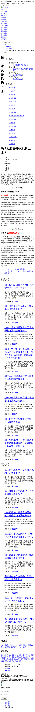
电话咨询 (7, 704)
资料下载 (4, 37)
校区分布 (4, 11)
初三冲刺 (16, 69)
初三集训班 (24, 65)
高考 (23, 69)
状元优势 (4, 13)
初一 (14, 75)
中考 (20, 69)
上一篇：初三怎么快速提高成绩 (14, 269)
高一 (14, 79)
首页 (2, 9)
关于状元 (4, 39)
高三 (20, 79)
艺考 (27, 69)
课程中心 (4, 15)
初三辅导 (9, 48)
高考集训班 (16, 65)
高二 (17, 79)
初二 (17, 75)
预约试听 (7, 706)
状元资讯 (9, 46)
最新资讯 (4, 17)
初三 (20, 75)
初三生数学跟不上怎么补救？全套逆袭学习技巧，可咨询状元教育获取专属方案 (19, 443)
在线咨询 (7, 702)
